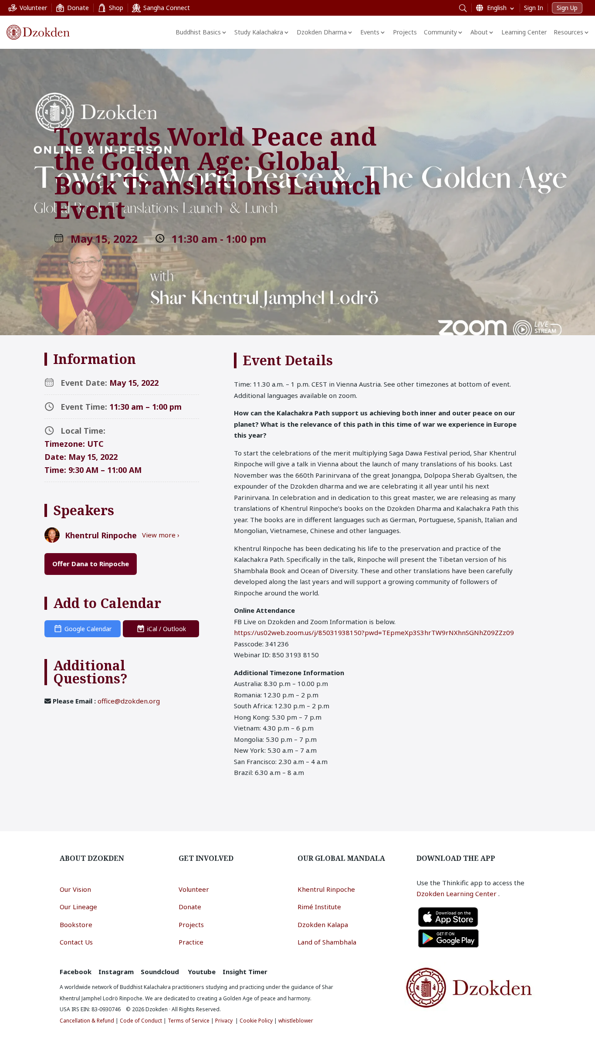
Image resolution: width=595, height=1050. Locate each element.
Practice (191, 942)
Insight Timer (245, 971)
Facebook (75, 971)
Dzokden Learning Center (457, 893)
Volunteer (194, 889)
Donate (190, 906)
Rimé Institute (319, 906)
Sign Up (567, 7)
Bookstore (76, 924)
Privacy (224, 1020)
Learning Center (524, 32)
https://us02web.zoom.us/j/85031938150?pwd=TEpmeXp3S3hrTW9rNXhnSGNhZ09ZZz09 (374, 632)
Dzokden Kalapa (323, 924)
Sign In (533, 8)
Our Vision (75, 889)
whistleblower (295, 1020)
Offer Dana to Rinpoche (90, 563)
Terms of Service (189, 1020)
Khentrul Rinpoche (326, 889)
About (479, 32)
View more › (160, 534)
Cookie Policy (256, 1020)
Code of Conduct (141, 1020)
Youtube (202, 971)
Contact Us (76, 942)
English (497, 7)
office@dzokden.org (129, 701)
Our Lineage (78, 906)
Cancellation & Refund (87, 1020)
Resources (568, 32)
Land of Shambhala (327, 942)
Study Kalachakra (258, 32)
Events (369, 32)
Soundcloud (160, 971)
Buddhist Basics (198, 32)
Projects (405, 32)
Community (440, 32)
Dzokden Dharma (322, 32)
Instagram (116, 971)
